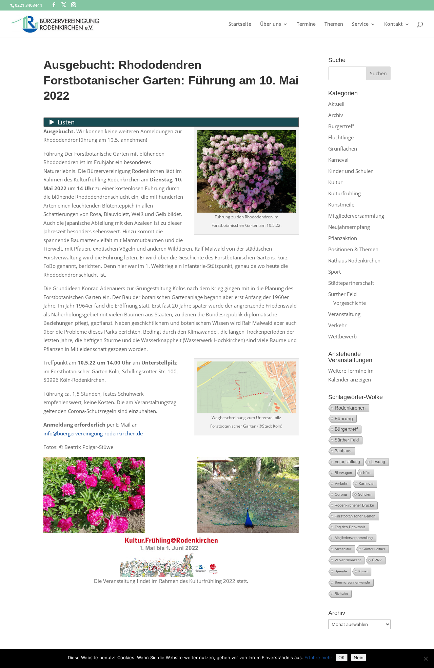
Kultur (335, 182)
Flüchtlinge (341, 137)
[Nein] (425, 658)
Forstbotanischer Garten (355, 516)
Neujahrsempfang (349, 226)
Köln (366, 473)
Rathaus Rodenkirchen (354, 260)
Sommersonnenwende (352, 582)
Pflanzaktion (342, 238)
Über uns (270, 24)
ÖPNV (377, 560)
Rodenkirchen (350, 408)
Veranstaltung (344, 314)
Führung (344, 418)
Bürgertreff (341, 126)
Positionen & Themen (353, 249)
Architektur (343, 549)
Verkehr (337, 325)
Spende (341, 571)
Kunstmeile (341, 204)
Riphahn (341, 593)
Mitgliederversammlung (356, 215)
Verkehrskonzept (348, 560)
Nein (358, 657)
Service (360, 24)
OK (341, 657)
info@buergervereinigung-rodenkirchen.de (93, 433)
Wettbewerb (342, 336)
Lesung (378, 461)
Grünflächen (342, 148)
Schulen (364, 494)
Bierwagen (343, 473)
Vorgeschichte (349, 302)
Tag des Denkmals (350, 527)
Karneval (338, 159)
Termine (306, 24)
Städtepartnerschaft (351, 282)
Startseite (240, 24)
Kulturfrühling (344, 193)
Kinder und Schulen (351, 171)
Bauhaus (343, 451)
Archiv (335, 115)
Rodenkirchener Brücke (354, 505)
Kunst (363, 571)
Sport (334, 271)
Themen (333, 24)
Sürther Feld (342, 294)
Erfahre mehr (318, 657)
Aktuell (336, 103)
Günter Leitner (373, 549)
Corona (341, 494)
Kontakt (393, 24)
